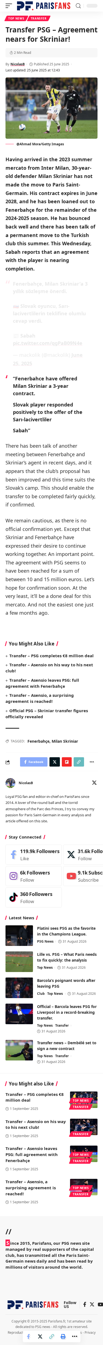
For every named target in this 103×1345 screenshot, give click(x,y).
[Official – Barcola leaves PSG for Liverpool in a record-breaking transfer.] (19, 1014)
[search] (78, 6)
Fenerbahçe (38, 741)
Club (41, 993)
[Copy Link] (51, 1336)
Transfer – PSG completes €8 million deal (51, 655)
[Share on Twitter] (40, 1336)
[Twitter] (94, 783)
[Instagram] (33, 876)
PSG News (45, 941)
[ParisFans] (44, 6)
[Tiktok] (33, 897)
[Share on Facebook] (28, 1336)
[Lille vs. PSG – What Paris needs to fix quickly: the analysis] (19, 961)
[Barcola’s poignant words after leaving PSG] (19, 988)
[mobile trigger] (10, 6)
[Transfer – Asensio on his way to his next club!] (84, 1127)
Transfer (39, 18)
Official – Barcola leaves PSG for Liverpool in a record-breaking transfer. (67, 1012)
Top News (16, 18)
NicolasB (17, 64)
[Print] (63, 1336)
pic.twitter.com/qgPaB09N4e (47, 343)
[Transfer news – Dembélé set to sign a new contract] (19, 1050)
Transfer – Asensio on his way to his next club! (35, 1124)
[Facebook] (33, 855)
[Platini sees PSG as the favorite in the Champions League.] (19, 935)
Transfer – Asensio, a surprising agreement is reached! (39, 698)
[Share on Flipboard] (67, 762)
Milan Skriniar (65, 741)
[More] (74, 1336)
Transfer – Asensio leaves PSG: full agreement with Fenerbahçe (31, 1154)
